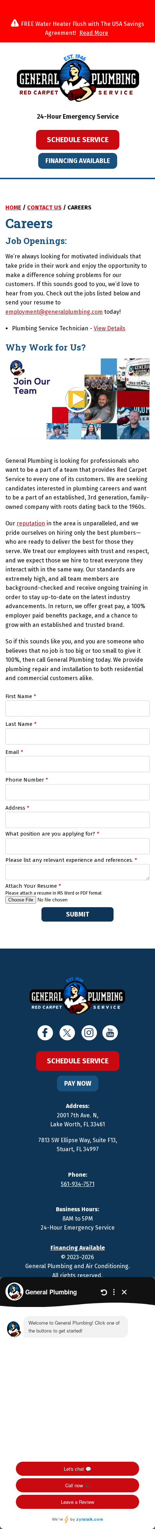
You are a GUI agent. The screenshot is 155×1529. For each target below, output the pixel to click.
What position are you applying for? (52, 834)
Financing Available (77, 161)
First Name (20, 696)
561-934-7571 (77, 1184)
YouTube (110, 1032)
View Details (109, 328)
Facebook (45, 1032)
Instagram (89, 1032)
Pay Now (77, 1083)
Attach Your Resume (33, 886)
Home (13, 207)
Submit (77, 914)
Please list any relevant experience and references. (71, 860)
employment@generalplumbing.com (54, 311)
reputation (31, 523)
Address (17, 808)
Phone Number (26, 780)
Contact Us (44, 207)
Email (14, 752)
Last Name (20, 724)
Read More (93, 33)
